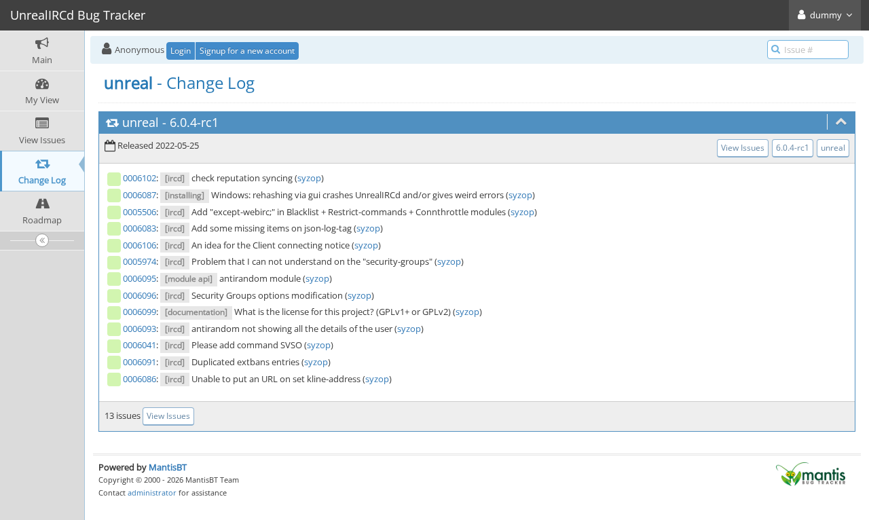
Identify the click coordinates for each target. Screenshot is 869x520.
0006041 (139, 345)
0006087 (139, 195)
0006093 (139, 328)
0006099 (139, 311)
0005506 (139, 212)
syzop (309, 178)
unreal (140, 122)
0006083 (139, 228)
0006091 (139, 362)
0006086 (139, 379)
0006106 (139, 245)
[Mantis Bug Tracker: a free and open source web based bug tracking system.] (810, 473)
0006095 (139, 278)
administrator (152, 492)
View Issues (742, 147)
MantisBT (168, 467)
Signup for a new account (247, 50)
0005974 (139, 261)
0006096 (139, 295)
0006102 (139, 178)
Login (180, 50)
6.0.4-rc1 (194, 122)
